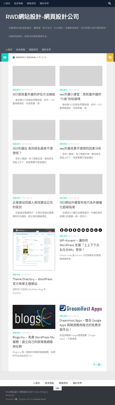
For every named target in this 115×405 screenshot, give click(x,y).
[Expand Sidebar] (4, 57)
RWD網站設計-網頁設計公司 (42, 16)
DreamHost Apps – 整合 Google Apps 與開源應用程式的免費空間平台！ (80, 325)
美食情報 (18, 3)
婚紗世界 (44, 3)
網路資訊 (31, 3)
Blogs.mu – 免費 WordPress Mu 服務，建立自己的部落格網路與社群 (33, 342)
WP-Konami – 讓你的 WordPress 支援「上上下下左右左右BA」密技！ (79, 245)
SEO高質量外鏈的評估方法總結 (34, 94)
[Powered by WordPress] (16, 399)
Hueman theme (40, 399)
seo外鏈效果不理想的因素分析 (80, 148)
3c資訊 (6, 3)
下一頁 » (97, 364)
